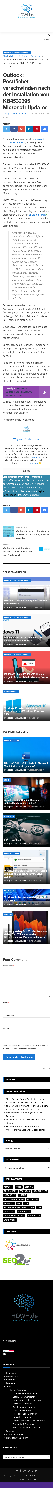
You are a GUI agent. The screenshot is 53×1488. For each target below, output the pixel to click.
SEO (19, 1203)
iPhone (22, 1195)
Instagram (9, 1195)
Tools (8, 1386)
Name (6, 1002)
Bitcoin (29, 1187)
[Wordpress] (28, 471)
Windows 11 (9, 890)
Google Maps (40, 1191)
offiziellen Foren (37, 214)
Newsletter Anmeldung (17, 1437)
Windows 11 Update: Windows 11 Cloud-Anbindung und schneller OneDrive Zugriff (26, 873)
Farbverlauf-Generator (23, 1424)
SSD (26, 1203)
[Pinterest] (24, 471)
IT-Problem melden (15, 1434)
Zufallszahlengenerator (24, 1407)
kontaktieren (33, 463)
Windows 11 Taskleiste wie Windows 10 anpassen (25, 899)
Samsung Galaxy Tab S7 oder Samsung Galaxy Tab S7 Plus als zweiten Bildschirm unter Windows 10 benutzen (25, 934)
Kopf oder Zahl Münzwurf (25, 1413)
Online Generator (18, 1390)
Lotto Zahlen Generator (24, 1396)
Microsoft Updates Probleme (16, 53)
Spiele (6, 780)
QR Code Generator (22, 1410)
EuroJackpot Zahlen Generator (27, 1400)
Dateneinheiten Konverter (25, 1393)
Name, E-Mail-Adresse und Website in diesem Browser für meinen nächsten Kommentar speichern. (26, 1047)
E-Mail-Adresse (9, 1015)
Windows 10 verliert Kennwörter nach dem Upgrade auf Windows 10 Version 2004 (24, 711)
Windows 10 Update (14, 1216)
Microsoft (32, 1199)
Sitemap (10, 1431)
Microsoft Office (11, 740)
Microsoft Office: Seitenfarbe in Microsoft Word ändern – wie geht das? (26, 764)
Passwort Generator (22, 1403)
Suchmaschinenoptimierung (19, 1207)
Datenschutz (12, 1376)
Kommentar (8, 965)
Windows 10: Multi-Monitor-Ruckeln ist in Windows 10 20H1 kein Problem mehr (18, 551)
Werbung (10, 1379)
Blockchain (10, 1191)
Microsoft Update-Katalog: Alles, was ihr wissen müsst (25, 602)
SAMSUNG (8, 1203)
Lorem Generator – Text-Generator (29, 1420)
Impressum (11, 1373)
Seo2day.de (34, 1479)
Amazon (8, 1187)
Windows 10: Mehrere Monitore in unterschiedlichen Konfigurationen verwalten (33, 534)
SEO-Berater (37, 457)
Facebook (25, 1191)
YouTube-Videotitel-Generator (27, 1427)
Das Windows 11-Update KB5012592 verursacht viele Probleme (23, 639)
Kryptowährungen (14, 1199)
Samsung (8, 914)
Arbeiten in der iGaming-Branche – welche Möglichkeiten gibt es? (22, 801)
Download (9, 817)
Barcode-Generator (22, 1417)
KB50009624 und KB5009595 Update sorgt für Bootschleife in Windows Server (26, 676)
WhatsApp (9, 1211)
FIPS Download (12, 840)
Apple (18, 1187)
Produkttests (12, 1383)
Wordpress (10, 1220)
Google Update (10, 691)
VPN (39, 1207)
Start (5, 56)
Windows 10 (24, 1211)
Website (6, 1028)
